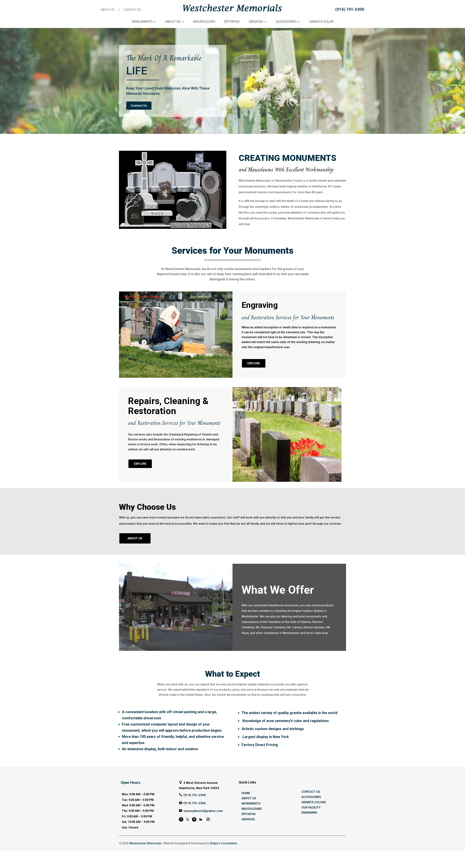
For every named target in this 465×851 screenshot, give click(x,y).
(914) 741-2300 (349, 9)
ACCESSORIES (286, 21)
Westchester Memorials (145, 843)
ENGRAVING (309, 812)
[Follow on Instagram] (208, 819)
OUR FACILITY (311, 807)
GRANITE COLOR (321, 21)
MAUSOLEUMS (204, 21)
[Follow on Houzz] (201, 819)
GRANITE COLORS (314, 802)
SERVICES (256, 21)
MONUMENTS (142, 21)
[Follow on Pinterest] (194, 819)
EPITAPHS (232, 21)
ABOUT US (107, 9)
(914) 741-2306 (194, 803)
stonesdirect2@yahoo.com (203, 811)
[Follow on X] (188, 819)
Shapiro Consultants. (224, 843)
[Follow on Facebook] (181, 819)
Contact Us (139, 105)
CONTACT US (132, 9)
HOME (246, 793)
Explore (253, 363)
